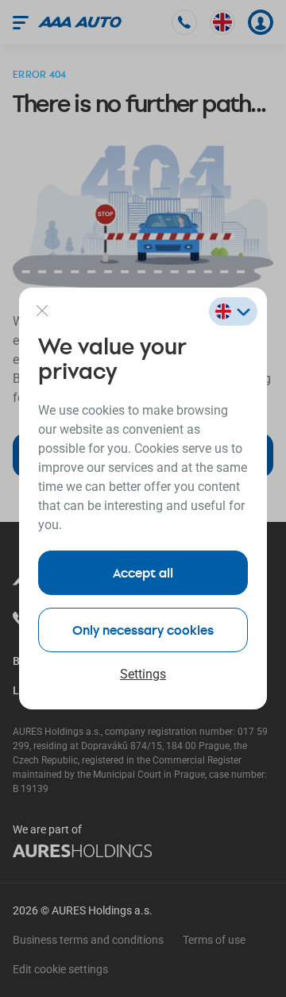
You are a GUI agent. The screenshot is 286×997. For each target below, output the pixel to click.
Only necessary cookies (143, 629)
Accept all (143, 572)
